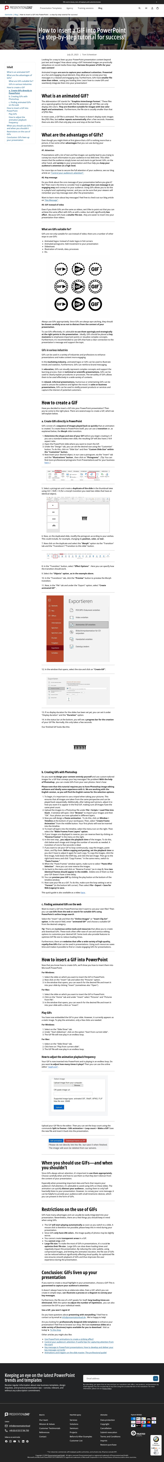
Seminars (74, 1428)
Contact (42, 1436)
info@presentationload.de (74, 1317)
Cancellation (106, 1428)
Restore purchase (108, 1444)
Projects (73, 1432)
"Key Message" (51, 200)
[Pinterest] (27, 1441)
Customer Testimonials (49, 1428)
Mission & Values (47, 1424)
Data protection (107, 1420)
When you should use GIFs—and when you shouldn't (20, 127)
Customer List (76, 1440)
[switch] (156, 1452)
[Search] (139, 8)
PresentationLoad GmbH (56, 1455)
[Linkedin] (23, 1441)
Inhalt (10, 67)
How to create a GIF (16, 87)
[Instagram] (10, 1441)
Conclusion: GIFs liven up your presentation (18, 138)
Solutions (74, 1424)
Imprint (103, 1440)
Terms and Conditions (110, 1436)
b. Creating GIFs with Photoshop (18, 97)
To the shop (55, 1330)
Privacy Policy (106, 1389)
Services (73, 1420)
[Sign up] (155, 1378)
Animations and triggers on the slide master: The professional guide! (76, 1352)
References (44, 1432)
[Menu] (160, 1436)
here (47, 462)
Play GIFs (13, 114)
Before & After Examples (81, 1436)
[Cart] (157, 8)
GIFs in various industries (20, 84)
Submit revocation (108, 1432)
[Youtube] (14, 1441)
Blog (16, 14)
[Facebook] (6, 1441)
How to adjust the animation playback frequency (18, 120)
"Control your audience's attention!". (67, 173)
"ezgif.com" (53, 1067)
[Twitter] (19, 1441)
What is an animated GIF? (18, 72)
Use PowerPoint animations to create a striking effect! (69, 1339)
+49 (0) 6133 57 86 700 (19, 1430)
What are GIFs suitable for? (21, 81)
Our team (43, 1420)
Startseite (8, 14)
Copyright (104, 1424)
